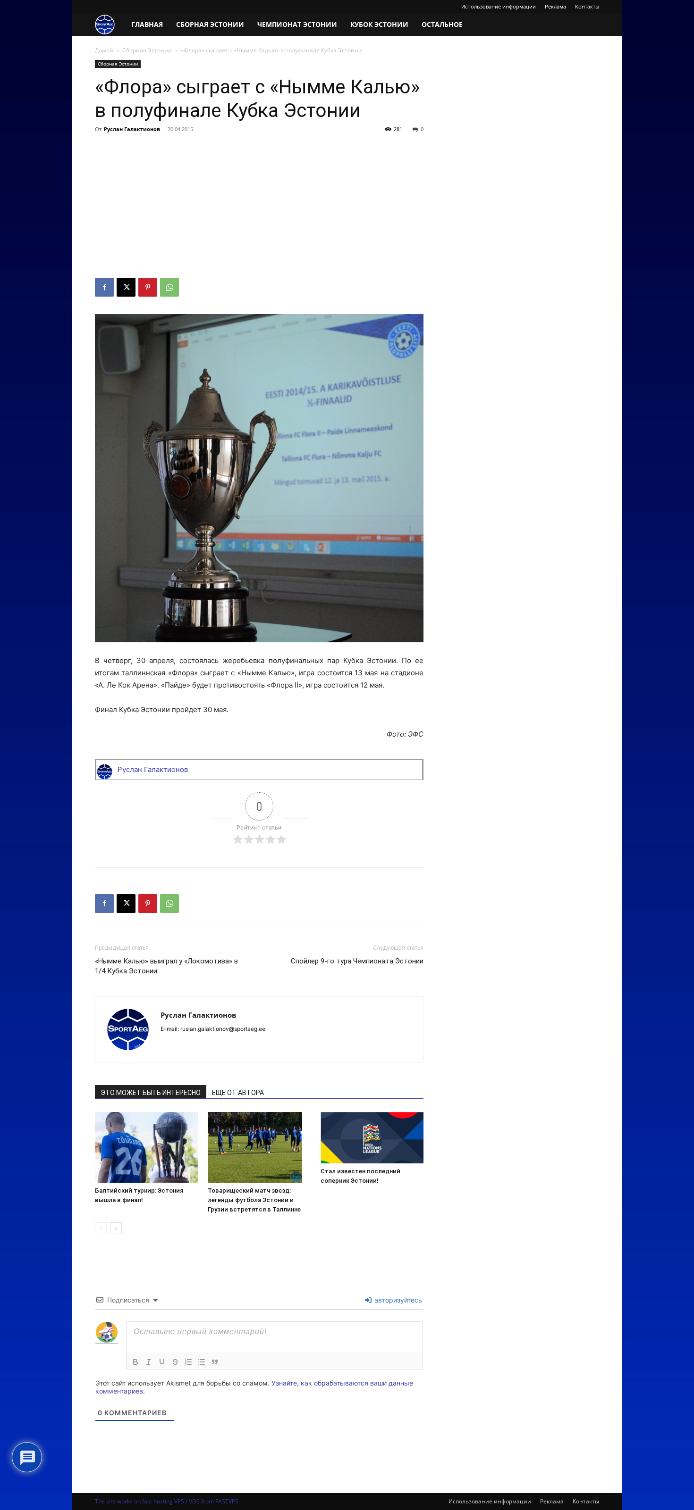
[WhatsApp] (169, 287)
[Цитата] (214, 1362)
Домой (104, 50)
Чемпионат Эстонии (297, 24)
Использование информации (498, 6)
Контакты (587, 6)
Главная (147, 24)
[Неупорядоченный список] (201, 1362)
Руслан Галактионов (132, 129)
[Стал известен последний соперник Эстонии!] (372, 1137)
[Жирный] (135, 1362)
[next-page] (116, 1228)
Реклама (555, 6)
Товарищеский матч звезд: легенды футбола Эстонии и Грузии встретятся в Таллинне (254, 1200)
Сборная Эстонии (210, 24)
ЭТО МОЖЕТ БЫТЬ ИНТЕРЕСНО (151, 1092)
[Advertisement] (259, 207)
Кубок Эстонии (379, 24)
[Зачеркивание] (175, 1362)
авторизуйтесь (397, 1300)
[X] (126, 287)
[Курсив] (148, 1362)
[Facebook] (104, 287)
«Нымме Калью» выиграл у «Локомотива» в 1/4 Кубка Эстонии (166, 966)
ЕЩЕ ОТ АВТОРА (238, 1092)
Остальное (442, 24)
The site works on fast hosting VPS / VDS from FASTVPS (166, 1501)
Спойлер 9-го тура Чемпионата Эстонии (357, 961)
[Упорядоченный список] (188, 1362)
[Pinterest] (147, 287)
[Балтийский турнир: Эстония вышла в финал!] (146, 1147)
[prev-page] (101, 1228)
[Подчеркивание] (162, 1362)
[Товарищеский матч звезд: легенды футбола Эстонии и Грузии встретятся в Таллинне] (259, 1147)
